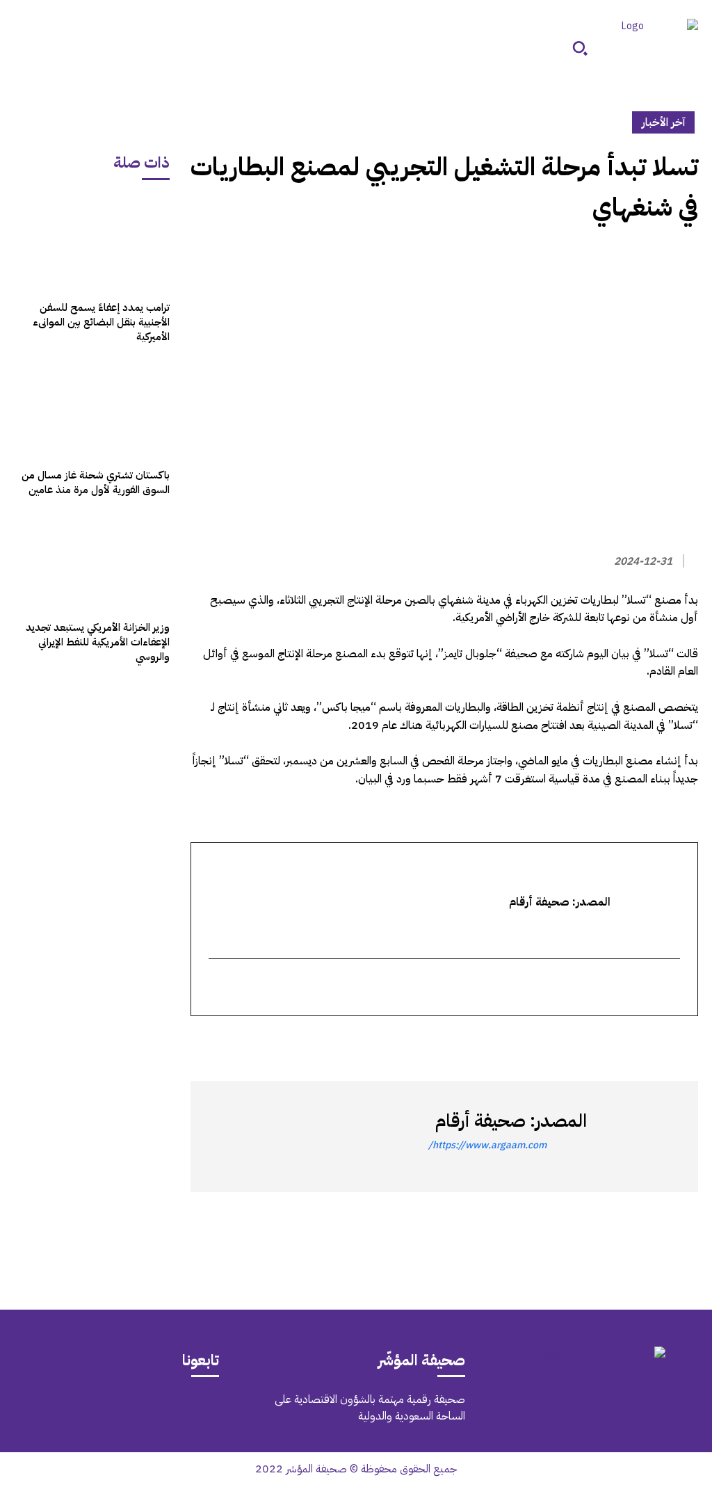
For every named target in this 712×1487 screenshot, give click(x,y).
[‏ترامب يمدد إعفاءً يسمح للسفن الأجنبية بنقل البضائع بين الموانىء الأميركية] (92, 243)
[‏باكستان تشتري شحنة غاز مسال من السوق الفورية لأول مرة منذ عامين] (92, 410)
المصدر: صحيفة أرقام (511, 1120)
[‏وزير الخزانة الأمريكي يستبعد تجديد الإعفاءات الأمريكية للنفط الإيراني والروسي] (92, 563)
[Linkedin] (620, 1041)
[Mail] (167, 1410)
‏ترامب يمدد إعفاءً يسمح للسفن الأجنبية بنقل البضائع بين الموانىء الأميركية (101, 322)
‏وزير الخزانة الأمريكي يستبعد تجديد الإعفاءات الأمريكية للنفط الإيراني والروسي (98, 642)
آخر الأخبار (663, 122)
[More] (523, 1041)
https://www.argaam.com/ (487, 1145)
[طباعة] (588, 1041)
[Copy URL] (556, 1041)
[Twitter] (684, 1041)
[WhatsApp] (652, 1041)
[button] (580, 48)
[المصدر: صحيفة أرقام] (635, 1136)
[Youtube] (50, 1410)
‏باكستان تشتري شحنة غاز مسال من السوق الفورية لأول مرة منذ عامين (96, 482)
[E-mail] (671, 988)
